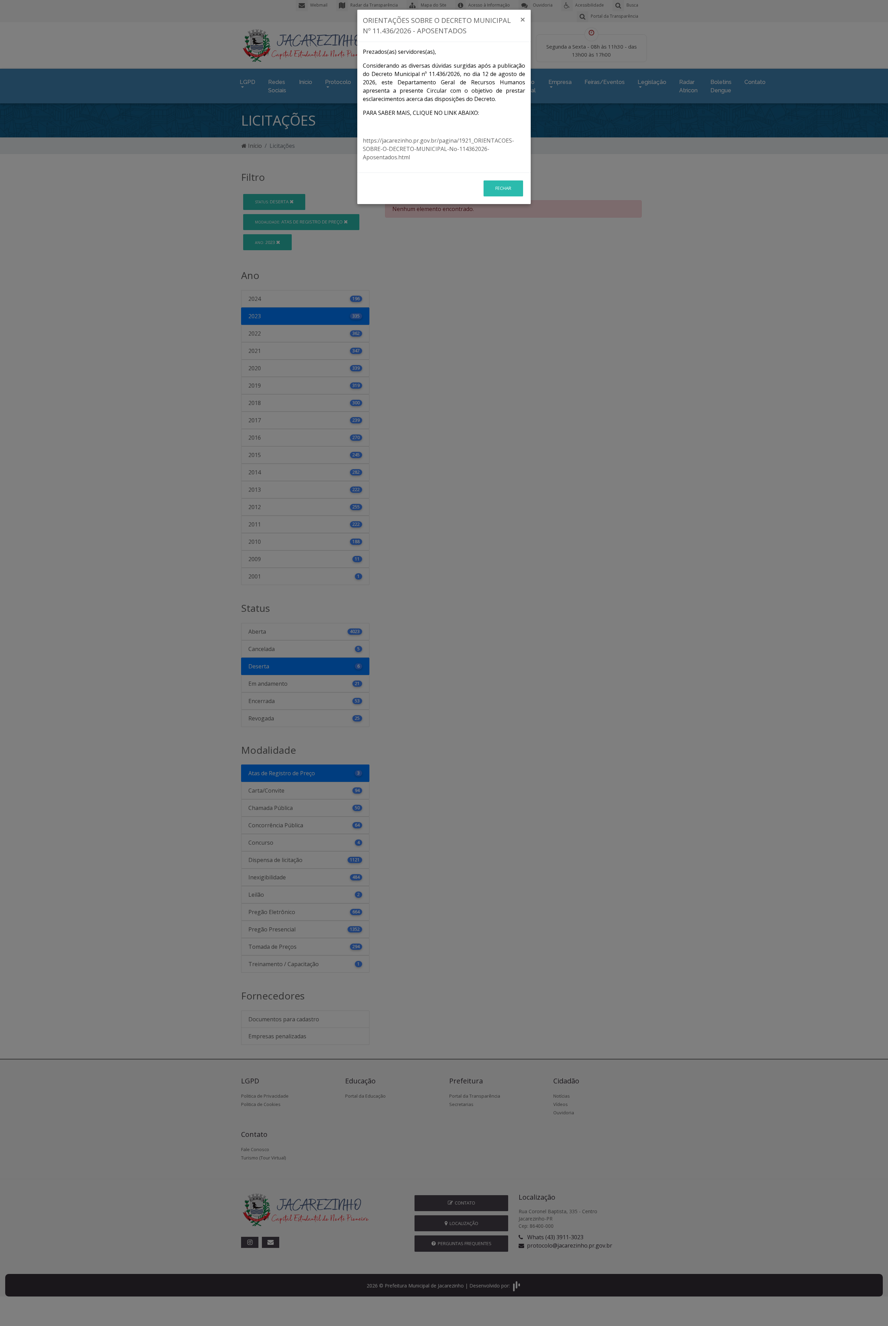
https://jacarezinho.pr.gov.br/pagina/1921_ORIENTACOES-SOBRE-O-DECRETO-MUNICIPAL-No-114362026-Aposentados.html (438, 149)
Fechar (503, 188)
